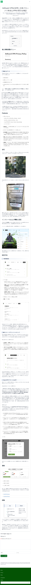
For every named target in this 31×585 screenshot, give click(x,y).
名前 (2, 552)
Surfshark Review (7, 496)
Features (13, 41)
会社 (12, 43)
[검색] (29, 583)
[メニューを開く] (29, 1)
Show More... (15, 45)
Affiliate (2, 580)
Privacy (2, 572)
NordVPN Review (7, 494)
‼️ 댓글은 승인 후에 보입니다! (6, 538)
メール (17, 552)
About (2, 570)
